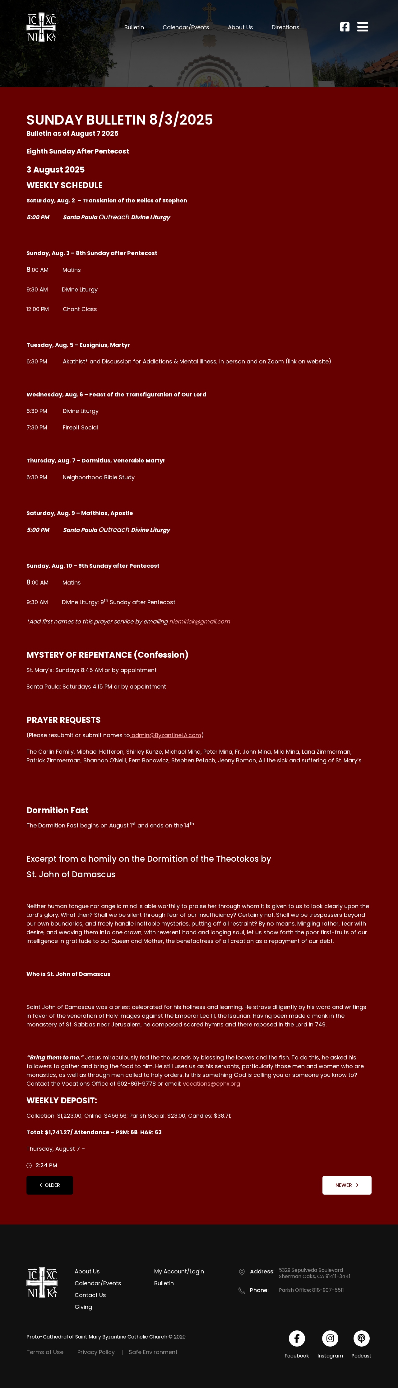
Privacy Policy (96, 1352)
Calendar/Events (186, 27)
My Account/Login (179, 1271)
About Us (240, 27)
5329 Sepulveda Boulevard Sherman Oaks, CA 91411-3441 (314, 1273)
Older (52, 1185)
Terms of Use (44, 1352)
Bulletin (134, 27)
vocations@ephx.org (211, 1083)
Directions (285, 27)
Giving (83, 1307)
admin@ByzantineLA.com (165, 735)
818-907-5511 (328, 1290)
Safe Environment (153, 1352)
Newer (344, 1185)
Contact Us (90, 1295)
